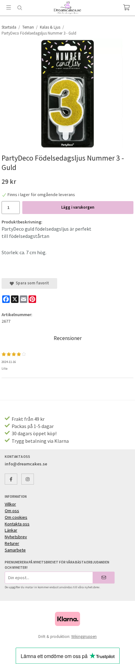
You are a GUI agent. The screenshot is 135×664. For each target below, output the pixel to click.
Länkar (11, 530)
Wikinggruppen (84, 636)
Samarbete (15, 550)
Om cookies (16, 517)
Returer (12, 543)
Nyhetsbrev (16, 537)
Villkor (10, 504)
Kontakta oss (17, 524)
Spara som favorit (31, 283)
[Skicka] (104, 577)
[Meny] (8, 7)
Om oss (12, 510)
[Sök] (19, 8)
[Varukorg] (126, 7)
